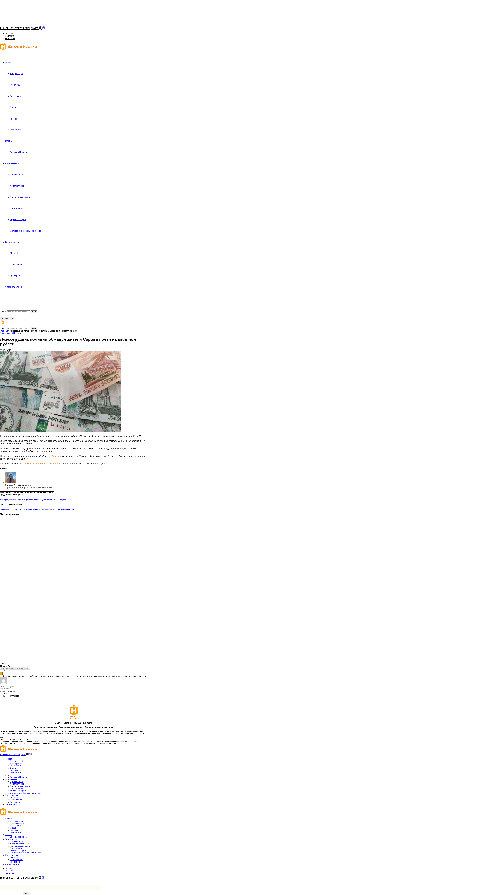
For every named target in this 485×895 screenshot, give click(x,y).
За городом (15, 96)
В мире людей (16, 74)
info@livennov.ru (22, 739)
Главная (4, 331)
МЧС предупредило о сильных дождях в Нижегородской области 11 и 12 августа (33, 500)
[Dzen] (40, 28)
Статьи (8, 141)
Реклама (9, 36)
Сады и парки (16, 208)
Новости (9, 62)
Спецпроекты (12, 242)
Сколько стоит (16, 264)
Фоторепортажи (13, 287)
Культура (14, 118)
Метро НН (14, 253)
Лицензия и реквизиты (45, 727)
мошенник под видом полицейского (42, 463)
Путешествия (16, 175)
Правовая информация (70, 727)
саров (51, 492)
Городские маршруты (20, 197)
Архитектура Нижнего (20, 186)
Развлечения (12, 163)
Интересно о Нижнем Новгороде (25, 231)
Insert (26, 894)
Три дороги (15, 276)
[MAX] (43, 28)
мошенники (5, 492)
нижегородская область (22, 492)
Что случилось (17, 85)
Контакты (10, 38)
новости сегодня (40, 492)
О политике (15, 130)
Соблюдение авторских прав (99, 727)
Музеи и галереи (18, 220)
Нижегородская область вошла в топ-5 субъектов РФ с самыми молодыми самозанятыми (37, 509)
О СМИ (9, 33)
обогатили (56, 456)
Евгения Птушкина (14, 485)
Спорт (13, 107)
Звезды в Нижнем (18, 152)
